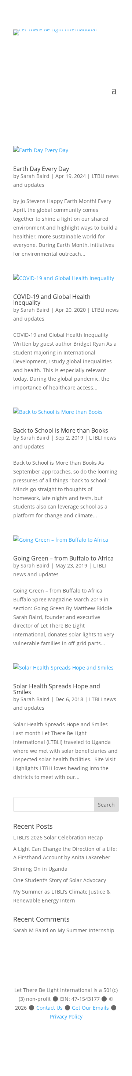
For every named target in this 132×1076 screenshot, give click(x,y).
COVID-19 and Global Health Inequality (52, 300)
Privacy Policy (66, 1016)
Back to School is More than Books (60, 430)
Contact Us (49, 1007)
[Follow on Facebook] (69, 52)
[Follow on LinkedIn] (83, 52)
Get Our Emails (90, 1007)
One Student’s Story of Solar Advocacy (59, 880)
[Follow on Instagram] (98, 52)
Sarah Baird (35, 175)
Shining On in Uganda (40, 868)
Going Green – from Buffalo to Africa (63, 558)
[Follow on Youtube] (113, 52)
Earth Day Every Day (41, 169)
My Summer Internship (86, 930)
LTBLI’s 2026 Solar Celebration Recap (58, 837)
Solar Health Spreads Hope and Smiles (56, 689)
